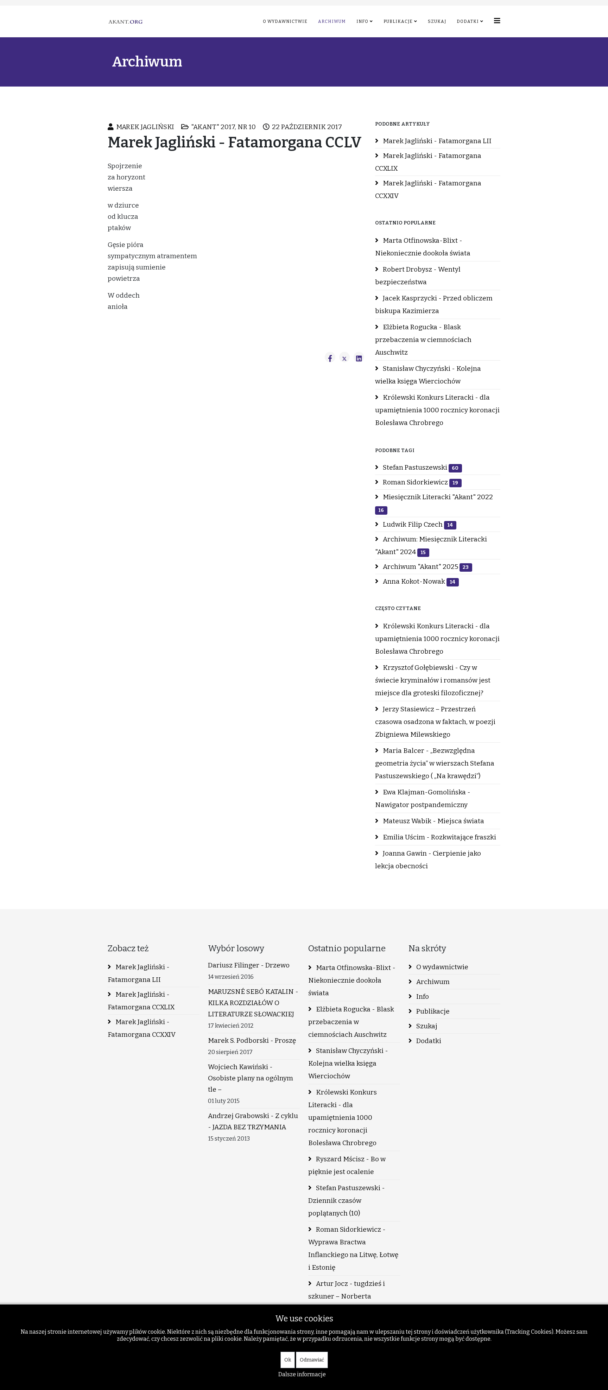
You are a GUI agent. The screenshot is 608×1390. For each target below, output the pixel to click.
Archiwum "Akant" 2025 (425, 567)
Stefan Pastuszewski (419, 467)
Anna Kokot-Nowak (418, 581)
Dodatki (468, 21)
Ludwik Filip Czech (417, 524)
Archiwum (332, 21)
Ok (287, 1360)
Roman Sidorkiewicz (419, 482)
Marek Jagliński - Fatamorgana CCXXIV (428, 189)
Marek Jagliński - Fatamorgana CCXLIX (428, 162)
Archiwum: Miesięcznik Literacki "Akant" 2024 (431, 545)
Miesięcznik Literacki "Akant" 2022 (435, 503)
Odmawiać (312, 1360)
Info (362, 21)
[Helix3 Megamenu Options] (497, 21)
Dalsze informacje (302, 1374)
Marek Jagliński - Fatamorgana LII (436, 141)
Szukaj (437, 21)
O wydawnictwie (285, 21)
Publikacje (398, 21)
